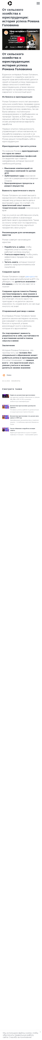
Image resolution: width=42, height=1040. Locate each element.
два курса (30, 276)
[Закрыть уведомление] (40, 1032)
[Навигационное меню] (38, 3)
